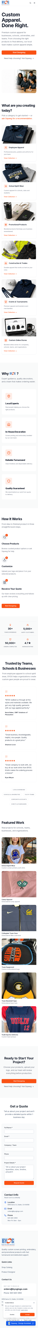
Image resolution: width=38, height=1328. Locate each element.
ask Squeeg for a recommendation (17, 118)
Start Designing (19, 52)
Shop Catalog (7, 1267)
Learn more (24, 1310)
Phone (6, 1154)
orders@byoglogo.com (15, 1211)
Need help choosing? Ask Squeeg (18, 58)
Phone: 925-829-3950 (13, 1293)
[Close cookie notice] (34, 1303)
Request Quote (19, 1183)
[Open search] (30, 3)
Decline (12, 1314)
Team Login (28, 1320)
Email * (6, 1136)
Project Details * (10, 1163)
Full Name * (8, 1128)
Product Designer (8, 1272)
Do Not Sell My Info (13, 1320)
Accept (27, 1314)
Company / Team (10, 1145)
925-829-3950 (13, 1218)
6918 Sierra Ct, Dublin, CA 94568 (12, 1299)
